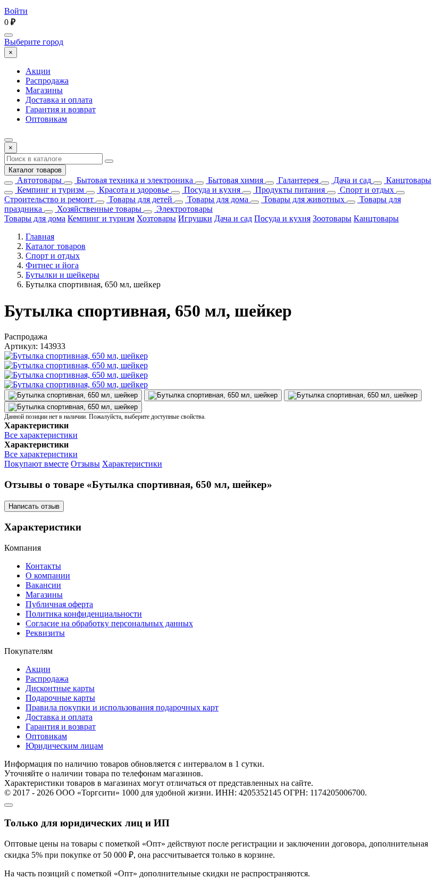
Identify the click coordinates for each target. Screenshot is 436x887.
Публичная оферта (59, 604)
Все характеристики (41, 435)
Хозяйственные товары (98, 208)
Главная (40, 236)
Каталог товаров (35, 170)
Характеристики (132, 463)
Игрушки (195, 218)
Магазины (44, 90)
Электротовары (183, 208)
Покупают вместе (36, 463)
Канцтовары (407, 180)
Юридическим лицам (64, 745)
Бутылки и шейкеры (62, 274)
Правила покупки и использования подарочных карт (122, 707)
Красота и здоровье (133, 189)
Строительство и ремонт (49, 199)
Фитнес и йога (52, 265)
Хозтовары (156, 218)
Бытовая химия (234, 180)
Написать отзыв (34, 506)
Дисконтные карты (60, 688)
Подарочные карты (60, 697)
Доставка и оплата (59, 99)
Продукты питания (289, 189)
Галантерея (297, 180)
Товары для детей (139, 199)
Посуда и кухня (211, 189)
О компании (48, 575)
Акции (38, 71)
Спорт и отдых (366, 189)
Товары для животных (303, 199)
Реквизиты (45, 632)
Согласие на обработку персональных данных (109, 623)
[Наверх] (8, 805)
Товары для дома (216, 199)
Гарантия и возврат (61, 109)
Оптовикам (46, 118)
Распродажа (47, 80)
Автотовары (38, 180)
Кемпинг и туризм (49, 189)
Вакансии (43, 585)
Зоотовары (332, 218)
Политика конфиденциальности (84, 613)
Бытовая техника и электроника (133, 180)
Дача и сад (351, 180)
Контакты (43, 565)
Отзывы (85, 463)
